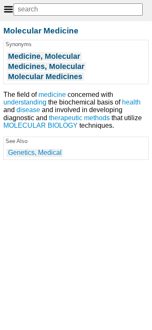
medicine (52, 94)
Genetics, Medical (35, 152)
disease (28, 109)
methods (97, 117)
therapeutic (65, 117)
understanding (24, 102)
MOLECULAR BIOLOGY (40, 125)
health (131, 102)
